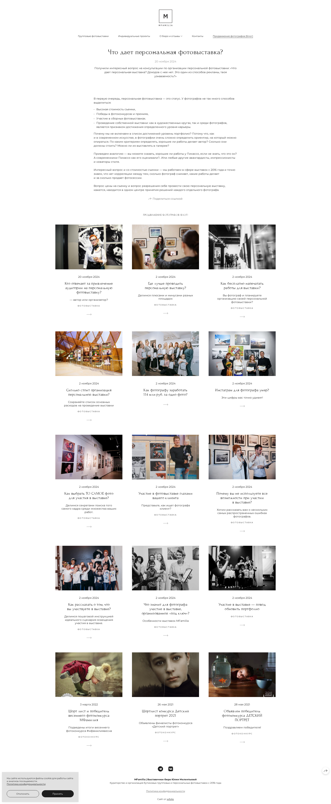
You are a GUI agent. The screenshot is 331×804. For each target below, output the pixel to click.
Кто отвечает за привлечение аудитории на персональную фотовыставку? (89, 287)
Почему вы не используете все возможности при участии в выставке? (242, 497)
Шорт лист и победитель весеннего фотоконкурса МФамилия (89, 715)
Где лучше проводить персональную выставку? (165, 285)
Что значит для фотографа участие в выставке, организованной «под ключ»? (165, 608)
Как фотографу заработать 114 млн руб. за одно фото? (165, 392)
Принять (57, 793)
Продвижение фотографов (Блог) (233, 36)
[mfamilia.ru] (165, 18)
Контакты (197, 36)
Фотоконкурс (88, 737)
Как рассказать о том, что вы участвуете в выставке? (89, 606)
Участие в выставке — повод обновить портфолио (242, 606)
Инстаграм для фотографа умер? (242, 390)
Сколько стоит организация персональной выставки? (88, 392)
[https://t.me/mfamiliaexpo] (160, 769)
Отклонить (22, 793)
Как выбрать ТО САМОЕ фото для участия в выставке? (88, 495)
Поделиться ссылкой (168, 198)
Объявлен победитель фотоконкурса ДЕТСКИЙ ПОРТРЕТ (242, 715)
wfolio (170, 799)
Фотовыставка (89, 306)
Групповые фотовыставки (93, 36)
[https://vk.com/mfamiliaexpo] (170, 769)
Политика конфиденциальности (165, 791)
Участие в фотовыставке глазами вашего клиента (165, 495)
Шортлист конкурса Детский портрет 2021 (165, 713)
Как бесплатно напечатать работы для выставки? (242, 285)
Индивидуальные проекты (134, 36)
